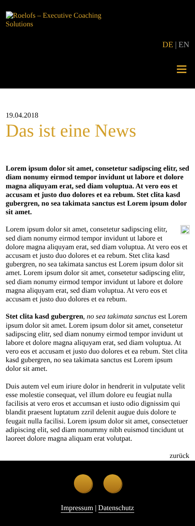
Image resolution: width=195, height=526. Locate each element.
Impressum (77, 508)
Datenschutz (116, 508)
